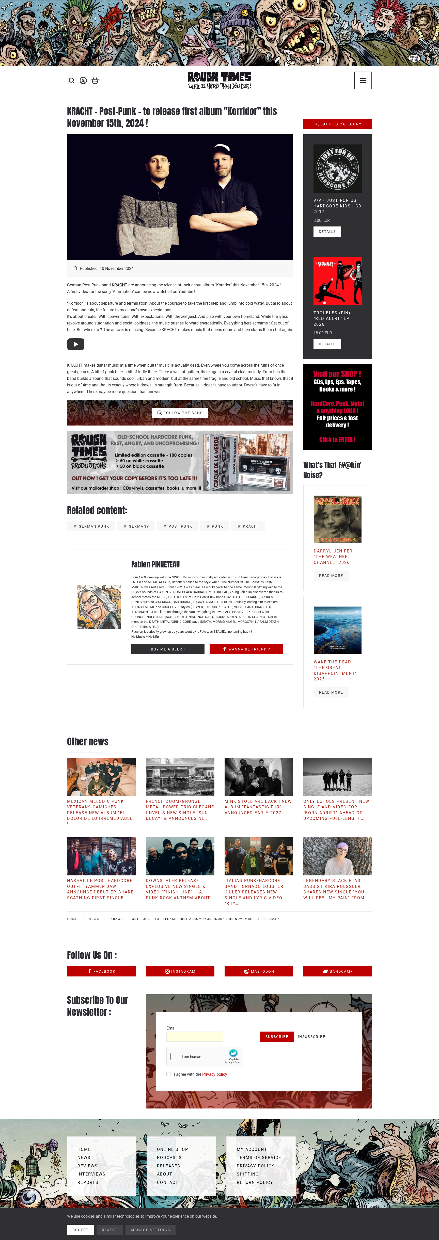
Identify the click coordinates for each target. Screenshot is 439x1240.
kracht (251, 526)
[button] (71, 80)
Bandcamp (341, 971)
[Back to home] (219, 80)
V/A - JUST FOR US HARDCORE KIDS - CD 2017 (337, 206)
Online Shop (172, 1149)
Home (84, 1149)
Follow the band (183, 413)
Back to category (341, 124)
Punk (217, 526)
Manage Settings (150, 1230)
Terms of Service (259, 1157)
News (84, 1157)
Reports (88, 1182)
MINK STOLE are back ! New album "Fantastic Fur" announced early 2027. (258, 807)
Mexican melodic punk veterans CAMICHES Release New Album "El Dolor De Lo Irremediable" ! (101, 813)
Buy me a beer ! (168, 649)
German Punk (94, 526)
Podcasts (169, 1157)
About (165, 1174)
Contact (168, 1182)
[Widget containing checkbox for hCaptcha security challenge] (204, 1056)
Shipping (248, 1174)
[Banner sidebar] (337, 406)
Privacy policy (214, 1074)
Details (327, 232)
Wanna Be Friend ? (249, 649)
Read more (331, 576)
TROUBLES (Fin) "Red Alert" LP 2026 (332, 319)
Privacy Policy (256, 1166)
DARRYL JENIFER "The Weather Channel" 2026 (333, 557)
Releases (168, 1166)
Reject (110, 1230)
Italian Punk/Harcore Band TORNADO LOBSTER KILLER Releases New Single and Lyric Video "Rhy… (254, 892)
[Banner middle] (180, 462)
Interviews (91, 1174)
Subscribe (277, 1037)
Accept (80, 1230)
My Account (252, 1149)
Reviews (87, 1166)
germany (139, 526)
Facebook (104, 971)
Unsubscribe (310, 1037)
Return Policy (255, 1182)
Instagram (183, 971)
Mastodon (262, 971)
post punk (180, 526)
